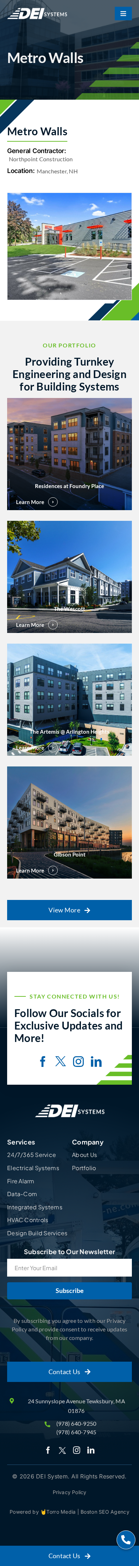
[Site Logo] (69, 1105)
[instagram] (78, 1061)
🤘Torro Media (58, 1512)
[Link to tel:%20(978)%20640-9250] (126, 1539)
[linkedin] (96, 1061)
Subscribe (70, 1290)
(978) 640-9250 (76, 1423)
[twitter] (60, 1062)
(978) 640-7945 (76, 1432)
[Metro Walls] (69, 246)
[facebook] (42, 1061)
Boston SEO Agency (105, 1512)
